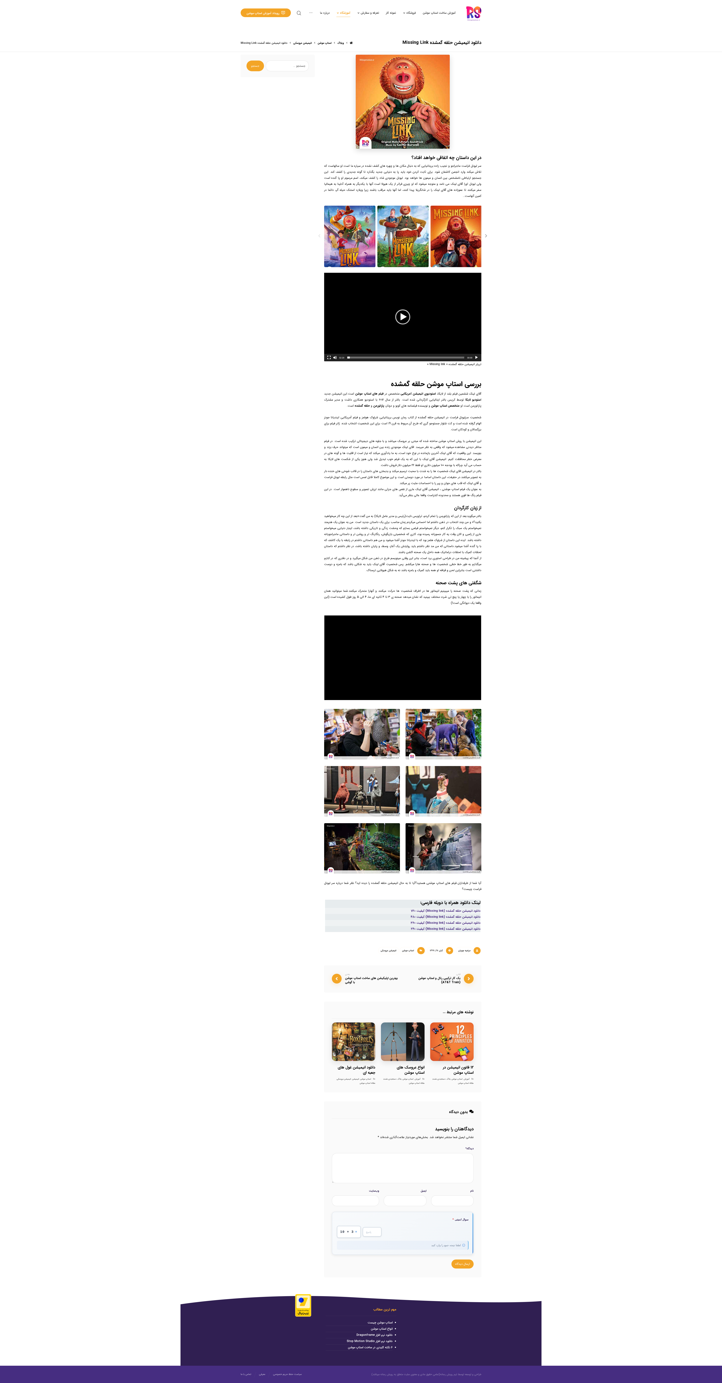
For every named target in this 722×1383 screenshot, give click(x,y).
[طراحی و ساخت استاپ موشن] (473, 13)
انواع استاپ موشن (382, 1328)
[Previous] (319, 236)
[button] (402, 316)
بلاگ (448, 1079)
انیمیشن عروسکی (388, 950)
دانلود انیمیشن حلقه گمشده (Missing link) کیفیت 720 (445, 911)
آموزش (466, 1079)
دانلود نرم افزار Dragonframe (374, 1335)
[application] (402, 317)
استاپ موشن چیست (380, 1322)
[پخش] (476, 357)
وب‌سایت (374, 1191)
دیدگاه (469, 1149)
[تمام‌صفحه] (329, 357)
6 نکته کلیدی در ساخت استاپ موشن (370, 1347)
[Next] (486, 236)
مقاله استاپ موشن (466, 1083)
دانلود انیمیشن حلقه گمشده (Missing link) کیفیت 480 (445, 917)
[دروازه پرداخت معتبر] (303, 1305)
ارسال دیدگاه (462, 1264)
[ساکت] (335, 357)
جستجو (255, 66)
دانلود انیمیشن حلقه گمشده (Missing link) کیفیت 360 (445, 923)
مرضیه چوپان (464, 950)
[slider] (405, 357)
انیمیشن (355, 1079)
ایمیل (423, 1191)
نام (472, 1191)
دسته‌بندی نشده (439, 1079)
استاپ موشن (408, 950)
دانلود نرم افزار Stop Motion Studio (370, 1341)
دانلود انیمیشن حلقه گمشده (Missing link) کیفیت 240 (445, 929)
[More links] (311, 13)
